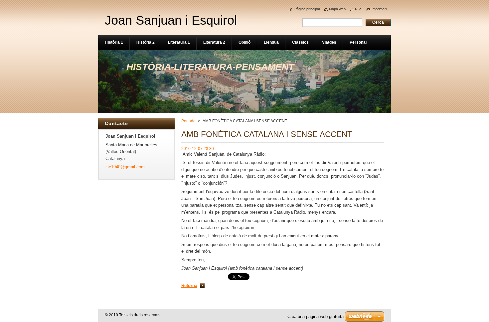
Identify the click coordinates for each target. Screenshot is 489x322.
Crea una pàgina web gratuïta (315, 316)
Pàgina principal (307, 9)
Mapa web (337, 9)
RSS (358, 9)
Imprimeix (379, 9)
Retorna (189, 285)
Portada (188, 121)
